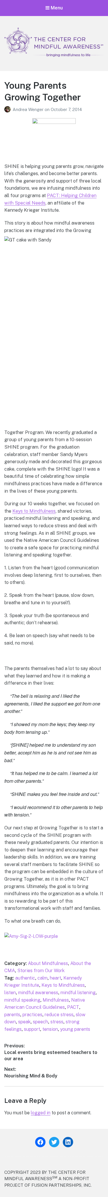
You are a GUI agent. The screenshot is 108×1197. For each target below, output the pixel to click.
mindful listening (78, 992)
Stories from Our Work (41, 970)
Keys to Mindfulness (34, 511)
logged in (40, 1112)
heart (55, 978)
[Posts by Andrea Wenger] (8, 109)
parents (12, 1014)
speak (24, 1021)
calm (42, 978)
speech (40, 1021)
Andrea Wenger (29, 109)
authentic (25, 978)
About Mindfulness (48, 963)
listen (10, 992)
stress (56, 1021)
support (32, 1029)
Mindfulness (56, 1000)
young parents (75, 1029)
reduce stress (59, 1014)
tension (50, 1029)
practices (32, 1014)
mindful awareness (38, 992)
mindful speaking (22, 1000)
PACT (73, 1007)
